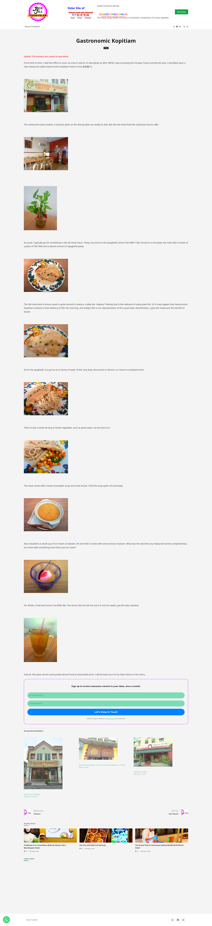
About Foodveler (32, 26)
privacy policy (110, 718)
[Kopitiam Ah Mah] (160, 752)
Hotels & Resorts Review (108, 6)
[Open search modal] (187, 27)
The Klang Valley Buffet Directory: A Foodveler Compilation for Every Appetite (133, 17)
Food (106, 48)
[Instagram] (180, 27)
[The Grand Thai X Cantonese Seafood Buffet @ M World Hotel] (161, 835)
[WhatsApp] (174, 27)
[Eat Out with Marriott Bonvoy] (106, 835)
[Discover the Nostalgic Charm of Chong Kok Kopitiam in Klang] (105, 749)
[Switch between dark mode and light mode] (184, 27)
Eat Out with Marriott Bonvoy (93, 845)
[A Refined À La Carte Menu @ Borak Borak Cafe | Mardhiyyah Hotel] (50, 835)
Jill (26, 851)
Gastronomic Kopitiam (32, 794)
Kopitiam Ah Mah (140, 772)
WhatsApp (181, 12)
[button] (6, 919)
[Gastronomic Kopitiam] (50, 763)
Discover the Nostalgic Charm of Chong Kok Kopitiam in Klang (102, 765)
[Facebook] (177, 27)
